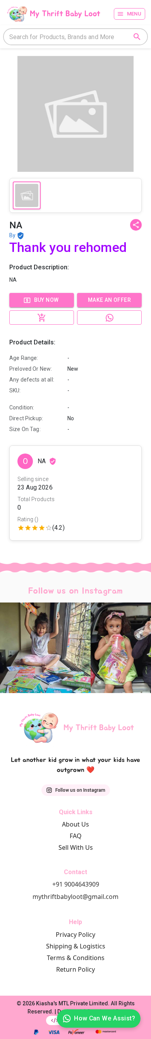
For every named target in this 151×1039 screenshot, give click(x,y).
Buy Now (46, 300)
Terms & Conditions (76, 957)
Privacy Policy (75, 934)
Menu (134, 14)
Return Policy (75, 969)
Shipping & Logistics (75, 946)
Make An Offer (109, 300)
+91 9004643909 (75, 884)
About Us (75, 824)
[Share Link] (136, 225)
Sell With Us (75, 847)
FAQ (76, 836)
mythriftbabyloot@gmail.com (75, 896)
